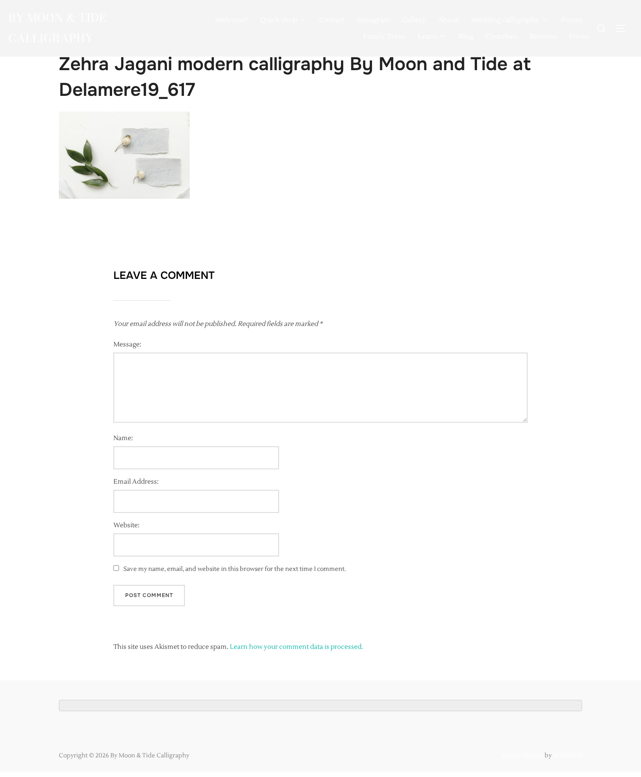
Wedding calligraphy (505, 20)
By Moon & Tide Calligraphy (57, 28)
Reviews (543, 36)
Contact (332, 20)
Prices (579, 36)
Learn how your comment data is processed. (296, 647)
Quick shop (278, 20)
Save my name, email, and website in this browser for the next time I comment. (234, 569)
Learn (427, 36)
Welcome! (231, 20)
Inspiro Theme (522, 756)
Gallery (414, 20)
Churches (501, 36)
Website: (126, 525)
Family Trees (384, 36)
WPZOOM (567, 756)
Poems (572, 20)
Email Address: (136, 482)
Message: (127, 344)
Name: (123, 438)
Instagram (374, 20)
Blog (466, 36)
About (448, 20)
